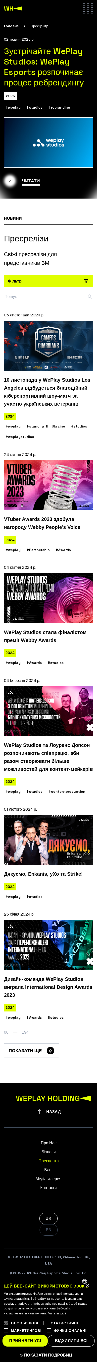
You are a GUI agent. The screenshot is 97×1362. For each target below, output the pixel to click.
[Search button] (90, 297)
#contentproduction (66, 791)
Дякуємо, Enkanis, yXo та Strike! (43, 874)
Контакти (48, 1187)
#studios (35, 107)
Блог (48, 1169)
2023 (10, 96)
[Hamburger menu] (88, 8)
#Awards (63, 550)
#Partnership (38, 550)
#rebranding (59, 107)
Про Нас (48, 1143)
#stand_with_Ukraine (46, 426)
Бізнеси (49, 1151)
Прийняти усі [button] (25, 1340)
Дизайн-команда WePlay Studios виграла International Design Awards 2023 (48, 987)
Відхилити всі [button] (71, 1340)
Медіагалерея (48, 1178)
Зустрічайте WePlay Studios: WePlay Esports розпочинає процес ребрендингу (44, 67)
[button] (48, 1355)
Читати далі (57, 1313)
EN (48, 1230)
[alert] (48, 1318)
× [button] (87, 1286)
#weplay (13, 107)
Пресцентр (49, 1160)
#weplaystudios (19, 436)
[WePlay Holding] (13, 8)
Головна (11, 26)
